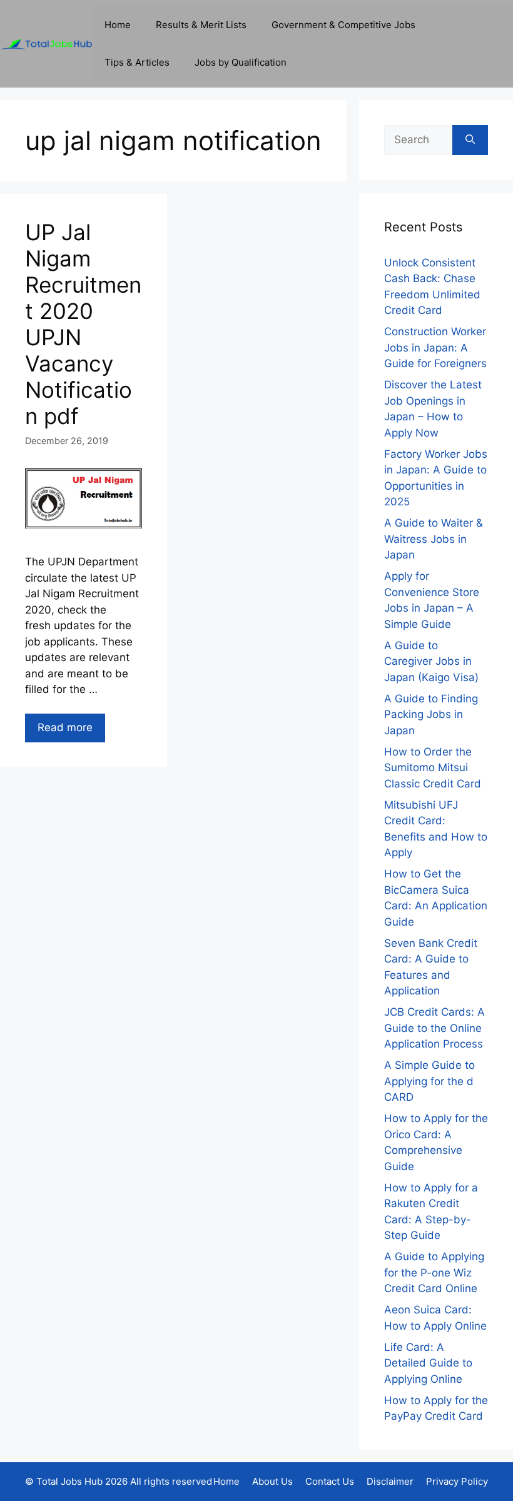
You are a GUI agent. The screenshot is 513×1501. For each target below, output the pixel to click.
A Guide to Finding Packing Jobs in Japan (431, 714)
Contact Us (329, 1481)
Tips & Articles (137, 62)
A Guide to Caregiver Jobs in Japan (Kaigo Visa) (431, 661)
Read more (65, 727)
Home (117, 25)
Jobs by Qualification (241, 62)
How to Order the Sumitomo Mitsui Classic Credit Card (432, 767)
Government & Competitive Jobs (343, 25)
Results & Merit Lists (201, 25)
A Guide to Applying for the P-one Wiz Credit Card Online (434, 1272)
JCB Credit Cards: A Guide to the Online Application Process (434, 1028)
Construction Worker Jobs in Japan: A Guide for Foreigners (435, 347)
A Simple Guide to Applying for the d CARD (429, 1081)
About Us (272, 1481)
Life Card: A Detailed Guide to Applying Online (428, 1363)
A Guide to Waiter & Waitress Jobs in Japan (433, 539)
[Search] (470, 140)
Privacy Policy (457, 1481)
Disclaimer (390, 1481)
